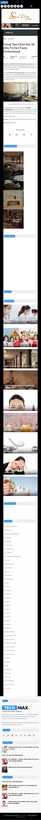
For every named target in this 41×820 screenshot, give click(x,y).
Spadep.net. (23, 815)
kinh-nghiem (8, 552)
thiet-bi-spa (7, 673)
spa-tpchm (7, 658)
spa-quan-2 (7, 601)
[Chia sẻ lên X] (9, 134)
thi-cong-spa (7, 669)
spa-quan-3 (23, 56)
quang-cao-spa (8, 579)
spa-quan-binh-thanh (10, 635)
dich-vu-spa (7, 537)
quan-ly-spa (7, 575)
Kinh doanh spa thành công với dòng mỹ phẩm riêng (19, 408)
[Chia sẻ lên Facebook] (31, 134)
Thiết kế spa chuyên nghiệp (12, 755)
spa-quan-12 (7, 598)
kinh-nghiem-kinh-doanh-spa (12, 556)
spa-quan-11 (7, 594)
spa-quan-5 (7, 613)
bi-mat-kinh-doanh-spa (11, 526)
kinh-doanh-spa (8, 549)
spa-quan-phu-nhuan (10, 643)
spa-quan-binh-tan (9, 631)
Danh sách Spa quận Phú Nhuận (17, 366)
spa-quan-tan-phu (9, 650)
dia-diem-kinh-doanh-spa (11, 534)
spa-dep (6, 582)
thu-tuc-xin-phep (9, 684)
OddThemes (20, 817)
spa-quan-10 (7, 590)
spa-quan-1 (7, 586)
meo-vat (6, 571)
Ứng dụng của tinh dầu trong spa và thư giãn (19, 429)
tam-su (6, 665)
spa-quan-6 (7, 616)
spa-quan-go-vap (9, 639)
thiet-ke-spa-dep (8, 680)
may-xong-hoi (8, 567)
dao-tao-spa (7, 530)
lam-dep (6, 560)
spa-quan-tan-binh (9, 647)
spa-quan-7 (7, 620)
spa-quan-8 (7, 624)
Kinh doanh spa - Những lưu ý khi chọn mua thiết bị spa (20, 450)
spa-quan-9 (7, 628)
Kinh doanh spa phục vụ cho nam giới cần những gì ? (19, 386)
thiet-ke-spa (7, 677)
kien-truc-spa (8, 545)
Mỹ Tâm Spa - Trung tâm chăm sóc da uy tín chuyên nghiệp (20, 344)
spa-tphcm (11, 38)
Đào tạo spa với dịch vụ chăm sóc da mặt (19, 493)
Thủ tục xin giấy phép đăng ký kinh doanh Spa (18, 471)
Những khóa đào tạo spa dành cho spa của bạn (20, 321)
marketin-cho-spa (9, 564)
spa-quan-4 (7, 609)
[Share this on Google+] (16, 134)
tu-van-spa (7, 688)
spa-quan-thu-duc (9, 654)
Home (5, 38)
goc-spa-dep (7, 541)
